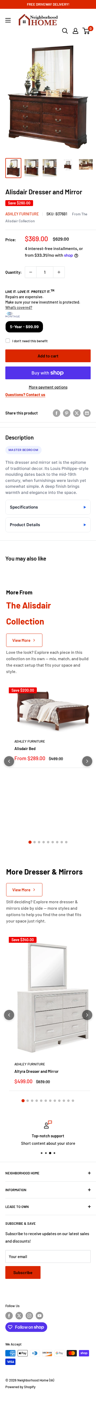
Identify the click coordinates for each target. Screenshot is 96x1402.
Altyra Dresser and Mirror (36, 1071)
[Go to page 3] (39, 842)
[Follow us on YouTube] (39, 1315)
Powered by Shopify (20, 1387)
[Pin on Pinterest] (66, 413)
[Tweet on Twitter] (77, 413)
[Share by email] (87, 413)
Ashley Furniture (22, 214)
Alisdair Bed (24, 748)
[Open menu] (8, 20)
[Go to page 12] (73, 1100)
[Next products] (87, 761)
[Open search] (65, 31)
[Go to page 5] (48, 842)
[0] (86, 31)
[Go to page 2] (34, 842)
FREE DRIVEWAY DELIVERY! (48, 4)
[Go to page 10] (64, 1100)
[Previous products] (9, 761)
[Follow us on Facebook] (9, 1315)
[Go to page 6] (52, 842)
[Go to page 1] (29, 842)
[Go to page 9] (66, 842)
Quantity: (13, 272)
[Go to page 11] (68, 1100)
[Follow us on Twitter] (19, 1315)
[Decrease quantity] (30, 272)
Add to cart (48, 355)
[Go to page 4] (43, 842)
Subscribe (23, 1272)
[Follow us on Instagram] (29, 1315)
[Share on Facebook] (56, 413)
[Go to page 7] (57, 842)
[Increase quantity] (59, 272)
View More (21, 640)
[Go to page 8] (62, 842)
